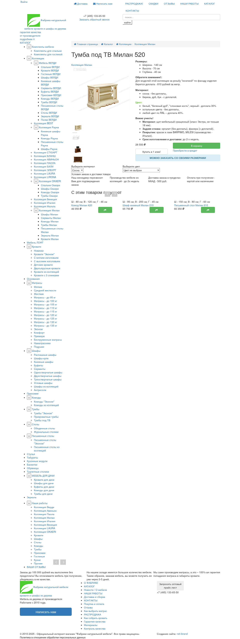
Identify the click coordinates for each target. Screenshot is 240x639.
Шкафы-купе (41, 358)
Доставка (81, 3)
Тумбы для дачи (43, 493)
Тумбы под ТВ (42, 420)
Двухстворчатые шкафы (47, 376)
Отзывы (88, 607)
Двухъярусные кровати (47, 268)
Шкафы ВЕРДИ (49, 77)
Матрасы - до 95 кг (45, 297)
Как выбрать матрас (95, 611)
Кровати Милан (50, 239)
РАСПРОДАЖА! (134, 3)
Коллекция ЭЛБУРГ (45, 170)
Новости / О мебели (95, 589)
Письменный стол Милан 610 (191, 205)
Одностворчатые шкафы (48, 372)
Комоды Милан (50, 221)
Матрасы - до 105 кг (45, 304)
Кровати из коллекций (46, 271)
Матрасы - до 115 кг (45, 311)
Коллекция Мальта (44, 206)
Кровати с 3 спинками (46, 275)
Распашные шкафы (45, 354)
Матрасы (37, 282)
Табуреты (32, 457)
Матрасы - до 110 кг (45, 308)
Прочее (38, 563)
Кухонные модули (37, 461)
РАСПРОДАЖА (92, 614)
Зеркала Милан (50, 235)
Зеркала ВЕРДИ (50, 116)
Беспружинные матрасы (48, 339)
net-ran (182, 633)
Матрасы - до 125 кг (45, 318)
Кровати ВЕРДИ (50, 70)
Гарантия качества (94, 621)
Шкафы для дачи (44, 483)
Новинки (39, 250)
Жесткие (39, 294)
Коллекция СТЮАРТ (45, 152)
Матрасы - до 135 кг (45, 325)
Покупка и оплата (94, 604)
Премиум (39, 336)
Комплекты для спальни (48, 50)
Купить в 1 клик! (151, 151)
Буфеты (38, 365)
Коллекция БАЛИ (43, 166)
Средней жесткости (45, 290)
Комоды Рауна (49, 138)
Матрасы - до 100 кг (45, 301)
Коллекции (38, 58)
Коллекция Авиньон (45, 510)
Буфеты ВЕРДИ (50, 91)
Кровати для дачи (44, 479)
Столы (35, 424)
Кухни (37, 560)
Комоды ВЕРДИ (50, 98)
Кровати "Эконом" (44, 254)
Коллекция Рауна (49, 127)
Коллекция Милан (49, 210)
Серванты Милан (51, 218)
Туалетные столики (38, 471)
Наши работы (39, 503)
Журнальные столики (46, 432)
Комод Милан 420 (81, 205)
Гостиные (39, 556)
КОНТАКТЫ (132, 10)
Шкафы (36, 350)
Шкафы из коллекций (46, 386)
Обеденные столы (44, 428)
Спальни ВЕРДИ (50, 67)
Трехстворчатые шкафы (47, 379)
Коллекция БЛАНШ (45, 156)
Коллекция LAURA (44, 173)
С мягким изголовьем (46, 257)
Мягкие (38, 287)
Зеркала (31, 497)
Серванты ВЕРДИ (51, 88)
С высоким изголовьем (47, 261)
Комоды (36, 397)
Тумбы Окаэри (49, 195)
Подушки (39, 346)
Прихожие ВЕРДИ (51, 95)
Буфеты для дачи (44, 486)
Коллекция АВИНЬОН (46, 159)
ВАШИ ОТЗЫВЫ (36, 567)
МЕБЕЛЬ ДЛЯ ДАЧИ (43, 475)
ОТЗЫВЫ (169, 3)
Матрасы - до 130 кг (45, 322)
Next (114, 194)
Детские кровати (43, 264)
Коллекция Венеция (45, 199)
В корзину (196, 145)
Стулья (31, 454)
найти (127, 22)
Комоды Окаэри (50, 192)
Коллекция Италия (44, 202)
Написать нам (104, 3)
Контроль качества (94, 628)
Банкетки (32, 464)
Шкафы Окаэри (50, 188)
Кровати (36, 246)
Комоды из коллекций (46, 405)
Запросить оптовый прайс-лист (170, 585)
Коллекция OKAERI (50, 181)
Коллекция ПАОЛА (44, 163)
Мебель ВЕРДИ (47, 63)
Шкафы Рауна (49, 149)
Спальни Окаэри (50, 185)
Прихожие (32, 393)
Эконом (38, 329)
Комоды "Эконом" (44, 401)
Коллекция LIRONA (45, 177)
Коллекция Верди (44, 507)
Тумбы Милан (49, 225)
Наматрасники (42, 343)
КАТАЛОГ (209, 3)
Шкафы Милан (49, 214)
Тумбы (35, 409)
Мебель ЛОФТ (35, 242)
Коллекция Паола (44, 514)
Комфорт (39, 332)
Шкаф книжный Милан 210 (138, 205)
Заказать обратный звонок (94, 19)
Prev (107, 194)
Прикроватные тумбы (46, 416)
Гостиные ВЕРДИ (50, 74)
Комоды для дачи (44, 490)
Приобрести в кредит (185, 150)
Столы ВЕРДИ (49, 112)
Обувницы (33, 468)
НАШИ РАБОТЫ (189, 3)
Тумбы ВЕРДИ (49, 102)
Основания (33, 278)
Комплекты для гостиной (48, 54)
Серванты (39, 369)
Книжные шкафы (43, 361)
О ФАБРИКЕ (91, 582)
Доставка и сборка (94, 597)
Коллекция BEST (43, 123)
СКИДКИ (153, 3)
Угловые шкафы (43, 383)
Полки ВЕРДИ (49, 119)
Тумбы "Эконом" (43, 413)
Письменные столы (43, 436)
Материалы (90, 625)
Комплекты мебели (43, 46)
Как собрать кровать (95, 618)
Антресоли (40, 390)
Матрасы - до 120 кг (45, 315)
